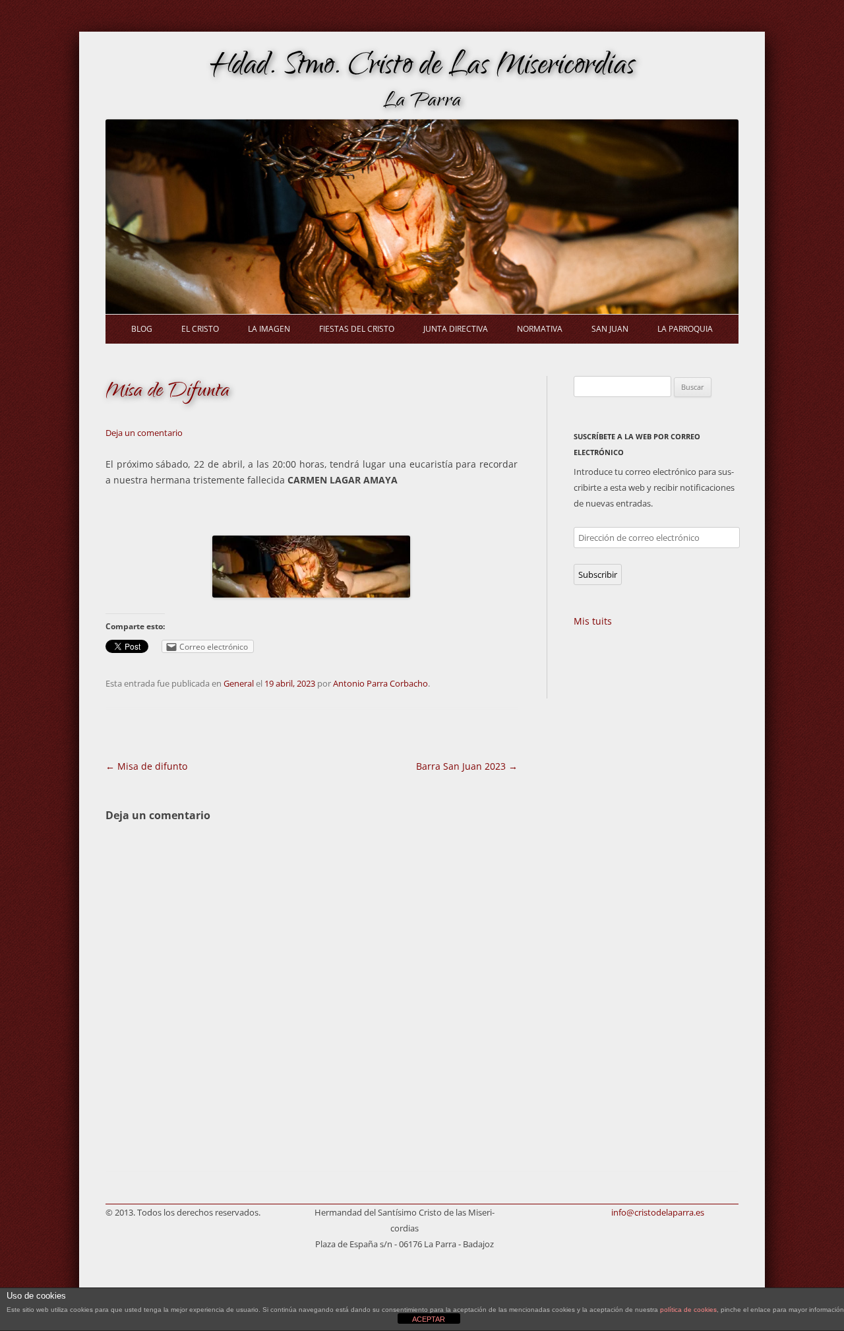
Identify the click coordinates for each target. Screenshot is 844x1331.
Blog (141, 328)
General (239, 683)
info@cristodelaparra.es (657, 1212)
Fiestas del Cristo (356, 328)
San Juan (609, 328)
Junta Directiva (455, 328)
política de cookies (688, 1309)
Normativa (539, 328)
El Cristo (200, 328)
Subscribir (597, 574)
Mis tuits (593, 621)
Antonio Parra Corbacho (380, 683)
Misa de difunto (146, 766)
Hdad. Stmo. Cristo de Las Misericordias (422, 67)
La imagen (269, 328)
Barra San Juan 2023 (467, 766)
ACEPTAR (428, 1319)
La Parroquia (685, 328)
